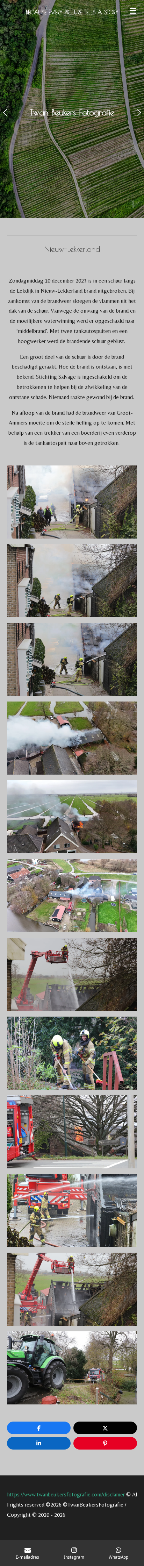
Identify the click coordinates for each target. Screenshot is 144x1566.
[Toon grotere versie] (72, 502)
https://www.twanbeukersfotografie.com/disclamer (66, 1494)
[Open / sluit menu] (133, 10)
